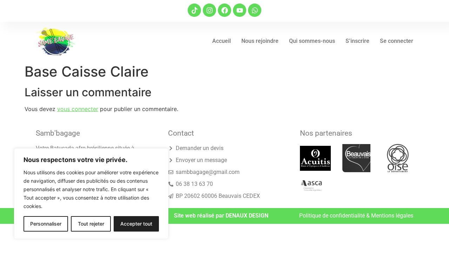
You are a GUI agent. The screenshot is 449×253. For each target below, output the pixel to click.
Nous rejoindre (260, 41)
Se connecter (396, 41)
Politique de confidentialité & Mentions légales (356, 215)
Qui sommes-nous (312, 41)
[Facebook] (224, 10)
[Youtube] (239, 10)
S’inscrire (357, 41)
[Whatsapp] (254, 10)
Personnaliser (45, 224)
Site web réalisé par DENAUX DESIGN (221, 215)
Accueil (221, 41)
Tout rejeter (91, 224)
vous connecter (77, 108)
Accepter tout (136, 224)
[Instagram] (209, 10)
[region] (91, 193)
